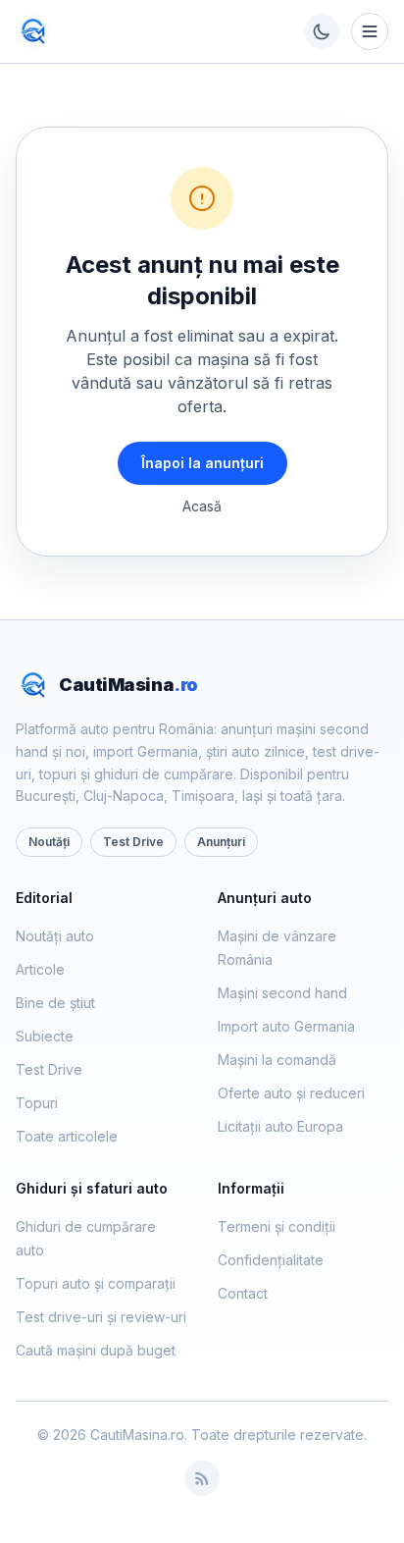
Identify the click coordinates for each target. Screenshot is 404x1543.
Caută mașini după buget (96, 1350)
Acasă (202, 506)
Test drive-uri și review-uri (101, 1316)
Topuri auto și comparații (96, 1283)
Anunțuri (221, 841)
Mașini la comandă (277, 1059)
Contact (243, 1293)
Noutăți (49, 841)
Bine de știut (55, 1002)
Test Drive (133, 841)
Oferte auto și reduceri (291, 1093)
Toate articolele (67, 1136)
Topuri (37, 1102)
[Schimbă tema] (321, 31)
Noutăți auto (55, 936)
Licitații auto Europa (280, 1126)
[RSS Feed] (202, 1478)
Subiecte (45, 1036)
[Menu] (369, 31)
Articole (40, 969)
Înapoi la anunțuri (202, 462)
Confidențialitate (271, 1259)
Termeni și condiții (276, 1226)
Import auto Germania (286, 1026)
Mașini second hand (282, 992)
